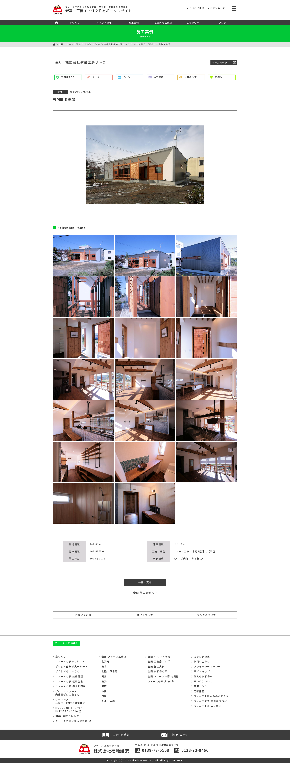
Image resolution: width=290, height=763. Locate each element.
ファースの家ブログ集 (161, 681)
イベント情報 (104, 22)
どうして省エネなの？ (68, 671)
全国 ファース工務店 (70, 44)
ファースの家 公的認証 (69, 676)
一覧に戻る (145, 582)
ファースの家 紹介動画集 (70, 686)
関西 (104, 686)
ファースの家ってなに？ (70, 661)
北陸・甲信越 (110, 671)
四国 (104, 696)
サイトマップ (145, 615)
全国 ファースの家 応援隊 (163, 676)
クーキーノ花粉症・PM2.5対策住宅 (70, 701)
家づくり (75, 22)
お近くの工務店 (163, 22)
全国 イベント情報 (159, 656)
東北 (104, 666)
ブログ (222, 22)
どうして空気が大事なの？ (71, 666)
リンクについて (206, 615)
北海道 (88, 44)
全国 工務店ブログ (159, 661)
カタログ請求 (197, 8)
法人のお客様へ (203, 676)
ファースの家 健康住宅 (69, 681)
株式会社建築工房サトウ (117, 44)
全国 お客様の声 (157, 671)
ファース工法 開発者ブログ (210, 701)
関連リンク (200, 686)
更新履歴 (199, 691)
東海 (104, 681)
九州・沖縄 (108, 701)
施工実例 (134, 22)
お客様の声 (193, 22)
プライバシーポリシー (207, 666)
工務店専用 (67, 643)
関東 (104, 676)
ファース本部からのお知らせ (211, 696)
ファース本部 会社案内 (208, 706)
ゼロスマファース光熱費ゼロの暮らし (67, 693)
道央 (97, 44)
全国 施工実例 (156, 666)
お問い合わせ (218, 8)
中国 (104, 691)
